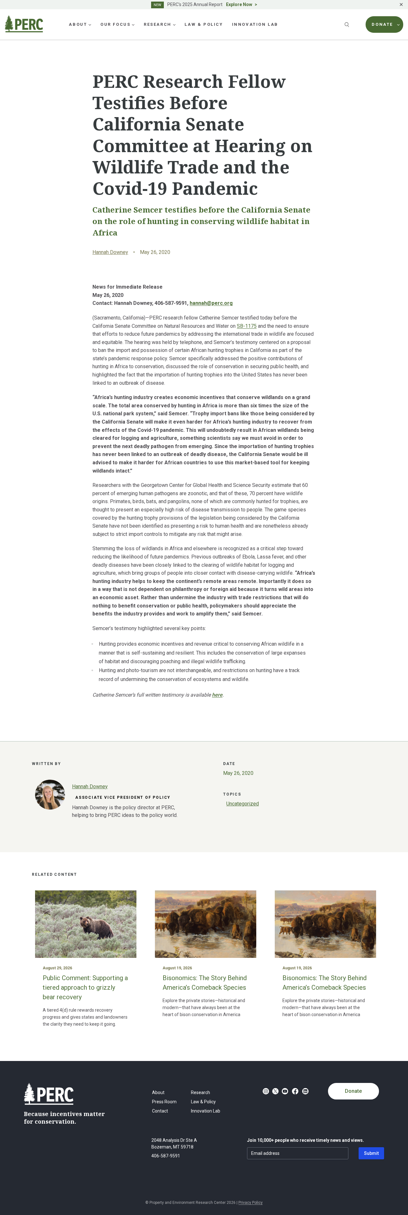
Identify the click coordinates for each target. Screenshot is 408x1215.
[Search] (347, 24)
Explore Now (239, 4)
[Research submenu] (174, 24)
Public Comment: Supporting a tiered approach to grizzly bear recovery (85, 987)
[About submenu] (89, 24)
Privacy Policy (250, 1202)
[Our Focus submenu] (133, 24)
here (217, 695)
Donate (353, 1091)
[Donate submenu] (398, 24)
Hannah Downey (110, 252)
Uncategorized (242, 804)
